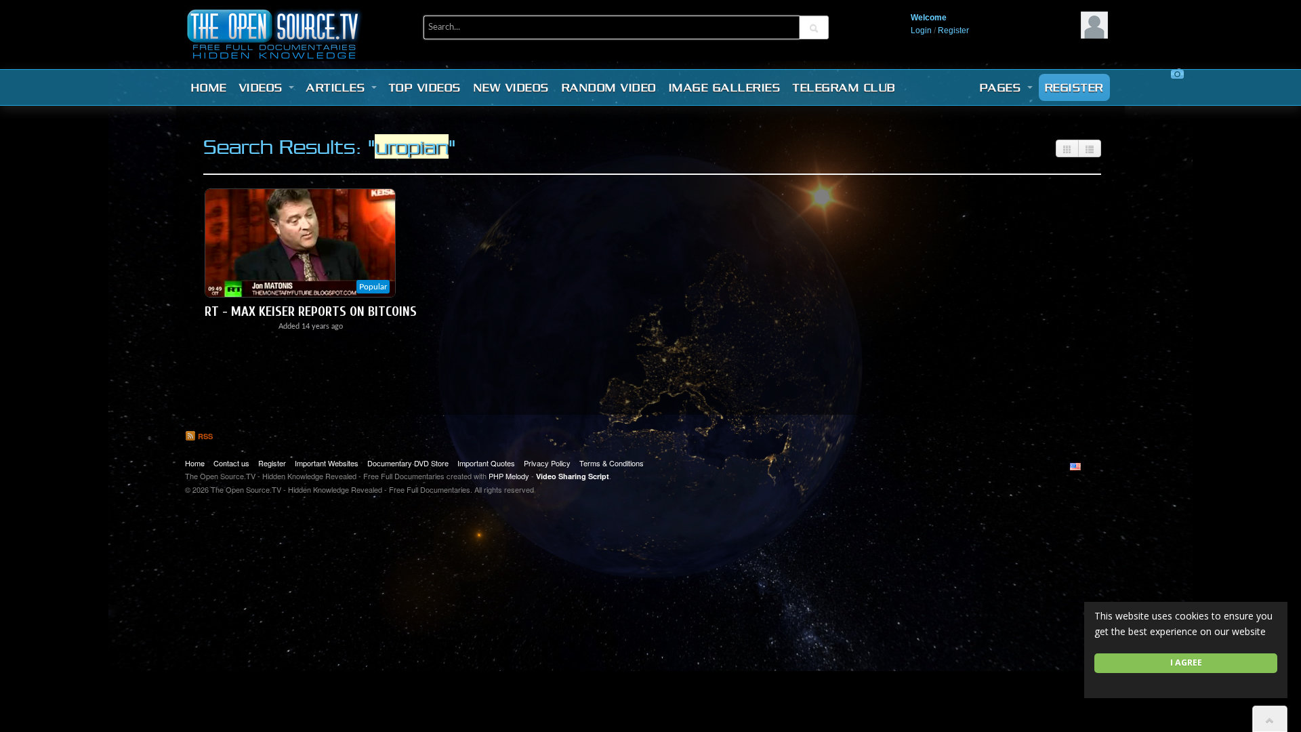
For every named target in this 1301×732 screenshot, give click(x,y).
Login (921, 30)
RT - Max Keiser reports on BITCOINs (311, 311)
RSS (204, 436)
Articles (338, 87)
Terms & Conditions (611, 463)
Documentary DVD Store (408, 463)
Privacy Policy (547, 463)
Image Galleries (725, 87)
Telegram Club (844, 87)
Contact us (231, 463)
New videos (512, 87)
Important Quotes (486, 463)
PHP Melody (509, 475)
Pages (1003, 87)
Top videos (425, 87)
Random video (609, 87)
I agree (1186, 662)
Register (953, 30)
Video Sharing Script (572, 476)
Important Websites (326, 463)
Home (209, 87)
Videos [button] (263, 87)
